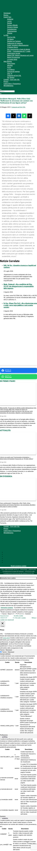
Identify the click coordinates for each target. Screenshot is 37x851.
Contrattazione (12, 29)
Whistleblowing (8, 86)
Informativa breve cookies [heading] (8, 578)
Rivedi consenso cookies (18, 566)
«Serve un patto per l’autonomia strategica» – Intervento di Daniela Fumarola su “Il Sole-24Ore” (16, 458)
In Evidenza (11, 69)
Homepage (7, 13)
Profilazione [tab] (4, 735)
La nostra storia (12, 59)
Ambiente (10, 19)
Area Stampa (8, 61)
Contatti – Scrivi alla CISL (12, 80)
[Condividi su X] (13, 116)
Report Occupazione (13, 57)
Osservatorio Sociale (13, 53)
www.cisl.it (6, 638)
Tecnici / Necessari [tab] (6, 650)
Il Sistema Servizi (12, 47)
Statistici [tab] (3, 816)
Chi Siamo (10, 39)
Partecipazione (12, 31)
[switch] (1, 736)
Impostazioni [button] (4, 616)
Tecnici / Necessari (8, 614)
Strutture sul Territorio (14, 41)
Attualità (10, 65)
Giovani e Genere (12, 27)
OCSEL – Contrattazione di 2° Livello (18, 51)
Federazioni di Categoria (15, 43)
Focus (9, 67)
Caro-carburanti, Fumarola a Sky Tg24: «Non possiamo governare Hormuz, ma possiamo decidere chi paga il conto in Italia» (17, 504)
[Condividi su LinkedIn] (19, 116)
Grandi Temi (7, 17)
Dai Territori (10, 77)
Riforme (9, 33)
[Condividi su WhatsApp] (24, 116)
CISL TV (9, 74)
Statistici (28, 614)
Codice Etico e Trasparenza (12, 84)
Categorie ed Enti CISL (14, 76)
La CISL (6, 35)
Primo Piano (11, 63)
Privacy (6, 82)
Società (9, 23)
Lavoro (9, 21)
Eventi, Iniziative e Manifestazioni (17, 45)
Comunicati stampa (13, 71)
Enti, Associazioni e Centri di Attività (18, 49)
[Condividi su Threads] (29, 116)
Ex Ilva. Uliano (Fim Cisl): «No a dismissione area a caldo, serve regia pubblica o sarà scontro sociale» (20, 305)
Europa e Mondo (12, 25)
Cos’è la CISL (11, 37)
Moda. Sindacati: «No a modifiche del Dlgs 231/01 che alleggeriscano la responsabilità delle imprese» (19, 286)
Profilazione (19, 614)
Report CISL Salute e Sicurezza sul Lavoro (20, 55)
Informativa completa (7, 607)
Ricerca (6, 15)
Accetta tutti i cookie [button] (19, 618)
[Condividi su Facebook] (8, 116)
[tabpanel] (18, 694)
